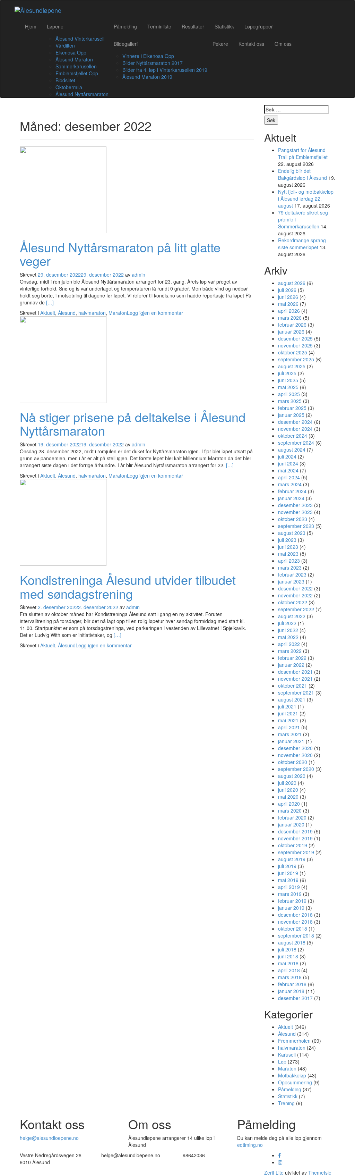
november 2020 (295, 754)
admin (138, 274)
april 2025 (289, 393)
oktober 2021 (292, 685)
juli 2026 (287, 289)
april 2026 (289, 310)
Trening (286, 1103)
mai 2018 (288, 963)
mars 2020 (290, 810)
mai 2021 (288, 720)
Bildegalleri (126, 43)
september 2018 (296, 935)
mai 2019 (288, 879)
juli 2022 (287, 623)
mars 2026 (290, 317)
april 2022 (289, 643)
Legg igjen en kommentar (155, 312)
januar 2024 (291, 498)
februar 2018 (292, 984)
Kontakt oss (251, 43)
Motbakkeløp (292, 1075)
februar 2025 (292, 407)
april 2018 (289, 970)
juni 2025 (288, 380)
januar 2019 (291, 907)
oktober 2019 (292, 845)
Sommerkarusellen (76, 66)
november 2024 (295, 428)
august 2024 (291, 449)
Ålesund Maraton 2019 (147, 76)
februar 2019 (292, 900)
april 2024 (289, 477)
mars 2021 (290, 734)
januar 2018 (291, 991)
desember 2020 (295, 748)
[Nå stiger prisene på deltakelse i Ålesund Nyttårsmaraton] (63, 358)
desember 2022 (295, 588)
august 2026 (291, 282)
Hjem (30, 26)
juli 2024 (287, 456)
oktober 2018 (292, 928)
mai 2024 (288, 470)
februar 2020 (292, 817)
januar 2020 (291, 824)
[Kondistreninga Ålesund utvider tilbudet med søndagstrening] (63, 521)
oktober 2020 (292, 761)
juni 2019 (288, 873)
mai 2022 (288, 636)
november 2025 (295, 345)
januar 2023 (291, 581)
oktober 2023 (292, 518)
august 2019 (291, 859)
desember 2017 (295, 997)
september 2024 (296, 442)
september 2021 (296, 692)
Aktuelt (47, 312)
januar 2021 (291, 741)
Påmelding (125, 26)
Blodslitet (65, 80)
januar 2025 (291, 414)
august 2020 (291, 775)
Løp (282, 1061)
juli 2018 (287, 949)
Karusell (287, 1054)
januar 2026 (291, 331)
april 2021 (289, 727)
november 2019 (295, 838)
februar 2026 (292, 324)
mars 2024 (290, 484)
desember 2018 (295, 914)
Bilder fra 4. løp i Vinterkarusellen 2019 (164, 69)
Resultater (193, 26)
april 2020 (289, 803)
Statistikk (224, 26)
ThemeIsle (319, 1172)
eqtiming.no (250, 1144)
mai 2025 (288, 387)
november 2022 (295, 595)
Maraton (118, 312)
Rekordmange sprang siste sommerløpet (302, 244)
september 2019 (296, 852)
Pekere (220, 43)
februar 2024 (292, 491)
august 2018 (291, 942)
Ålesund (67, 312)
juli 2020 (287, 782)
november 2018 (295, 921)
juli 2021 (287, 706)
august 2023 (291, 532)
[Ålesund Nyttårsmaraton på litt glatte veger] (63, 188)
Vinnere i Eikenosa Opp (148, 55)
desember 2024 (295, 421)
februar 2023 (292, 574)
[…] (50, 302)
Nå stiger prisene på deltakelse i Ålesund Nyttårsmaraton (132, 423)
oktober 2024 (292, 435)
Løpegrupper (258, 26)
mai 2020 (288, 796)
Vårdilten (65, 45)
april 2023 (289, 560)
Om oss (283, 43)
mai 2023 (288, 553)
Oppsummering (295, 1082)
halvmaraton (92, 312)
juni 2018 (288, 956)
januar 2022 (291, 664)
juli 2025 (287, 373)
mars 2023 (290, 567)
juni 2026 (288, 296)
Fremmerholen (294, 1040)
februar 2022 (292, 657)
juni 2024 (288, 463)
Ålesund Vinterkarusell (79, 38)
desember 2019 (295, 831)
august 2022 (291, 616)
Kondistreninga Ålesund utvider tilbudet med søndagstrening (128, 586)
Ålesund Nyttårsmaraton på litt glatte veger (120, 254)
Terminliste (159, 26)
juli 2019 (287, 866)
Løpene (55, 26)
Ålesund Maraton (74, 59)
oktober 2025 (292, 352)
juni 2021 (288, 713)
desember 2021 (295, 671)
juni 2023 (288, 546)
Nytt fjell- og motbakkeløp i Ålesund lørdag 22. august (306, 198)
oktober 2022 (292, 602)
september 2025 (296, 359)
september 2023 (296, 525)
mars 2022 (290, 650)
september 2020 (296, 768)
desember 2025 (295, 338)
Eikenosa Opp (70, 52)
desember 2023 (295, 505)
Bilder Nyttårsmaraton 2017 (152, 62)
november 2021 (295, 678)
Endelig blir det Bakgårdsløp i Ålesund (302, 174)
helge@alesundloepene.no (49, 1137)
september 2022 (296, 609)
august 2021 (291, 699)
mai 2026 (288, 303)
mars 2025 (290, 400)
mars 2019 (290, 893)
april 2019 (289, 886)
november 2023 (295, 512)
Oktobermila (68, 87)
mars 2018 (290, 977)
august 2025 (291, 366)
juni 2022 (288, 630)
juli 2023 (287, 539)
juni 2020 (288, 789)
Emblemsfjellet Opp (76, 73)
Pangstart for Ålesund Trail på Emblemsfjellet (303, 153)
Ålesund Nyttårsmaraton (82, 94)
